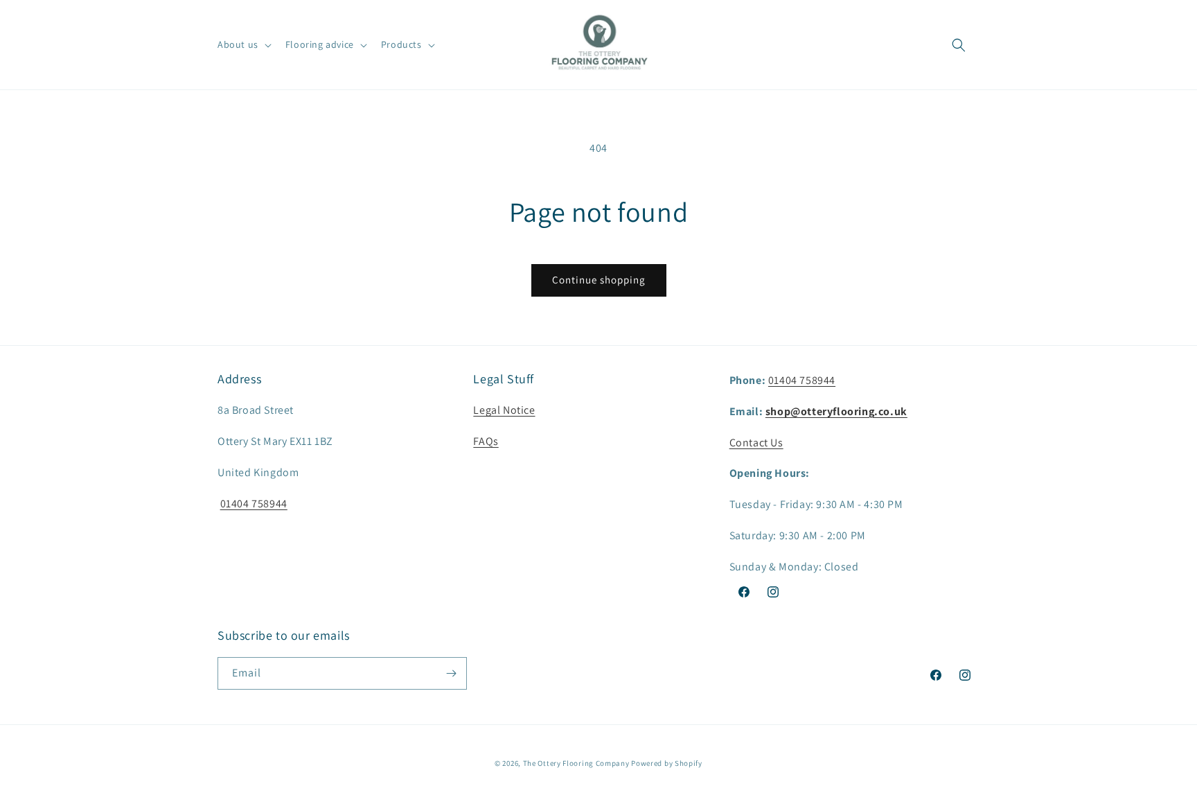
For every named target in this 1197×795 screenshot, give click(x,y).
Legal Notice (504, 410)
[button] (243, 44)
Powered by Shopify (666, 763)
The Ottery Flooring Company (576, 763)
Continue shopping (599, 279)
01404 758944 (253, 503)
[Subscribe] (451, 673)
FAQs (485, 441)
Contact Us (756, 442)
